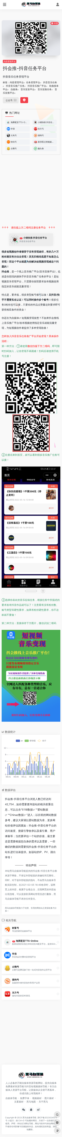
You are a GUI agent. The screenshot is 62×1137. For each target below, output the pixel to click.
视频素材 (36, 1098)
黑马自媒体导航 (29, 1117)
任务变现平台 (33, 82)
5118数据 (27, 809)
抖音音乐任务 (50, 82)
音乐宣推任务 (45, 89)
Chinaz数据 (17, 815)
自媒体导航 (11, 1098)
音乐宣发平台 (28, 89)
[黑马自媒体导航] (31, 4)
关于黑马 (43, 1101)
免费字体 (24, 1098)
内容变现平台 (10, 61)
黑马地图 (31, 1101)
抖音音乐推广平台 (37, 85)
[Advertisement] (31, 190)
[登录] (57, 5)
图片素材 (49, 1098)
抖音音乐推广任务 (15, 85)
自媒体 (14, 89)
